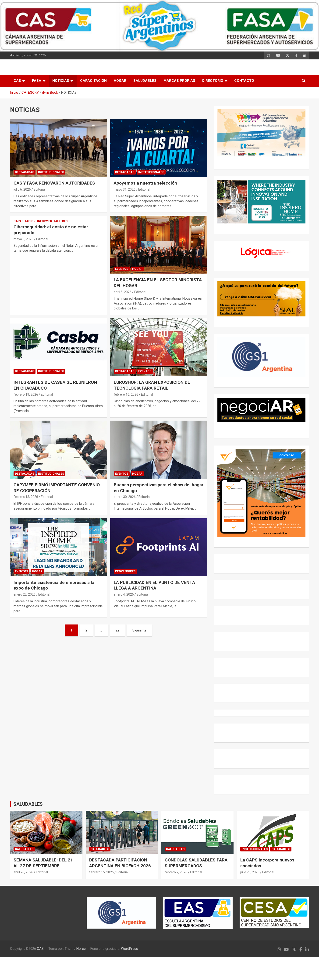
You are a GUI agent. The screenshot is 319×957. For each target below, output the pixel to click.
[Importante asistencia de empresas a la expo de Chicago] (58, 547)
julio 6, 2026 (22, 189)
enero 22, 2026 (24, 594)
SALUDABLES (144, 81)
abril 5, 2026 (122, 292)
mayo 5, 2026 (23, 239)
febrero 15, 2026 (101, 872)
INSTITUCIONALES (51, 172)
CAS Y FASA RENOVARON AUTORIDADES (54, 183)
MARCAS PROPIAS (179, 81)
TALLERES (60, 221)
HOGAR (120, 81)
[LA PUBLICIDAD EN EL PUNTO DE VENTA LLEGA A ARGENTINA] (158, 547)
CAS (17, 81)
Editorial (40, 189)
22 (117, 630)
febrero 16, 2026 (126, 394)
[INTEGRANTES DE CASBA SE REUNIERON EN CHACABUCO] (58, 347)
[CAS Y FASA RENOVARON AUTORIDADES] (58, 148)
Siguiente (139, 630)
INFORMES (44, 221)
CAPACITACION (93, 81)
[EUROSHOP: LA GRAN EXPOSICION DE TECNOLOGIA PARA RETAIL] (158, 347)
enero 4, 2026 (124, 594)
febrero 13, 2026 (26, 497)
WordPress (129, 949)
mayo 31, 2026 (124, 189)
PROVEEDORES (125, 571)
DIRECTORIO (212, 81)
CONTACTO (244, 81)
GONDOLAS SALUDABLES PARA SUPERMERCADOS (196, 862)
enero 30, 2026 (125, 497)
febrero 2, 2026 (176, 872)
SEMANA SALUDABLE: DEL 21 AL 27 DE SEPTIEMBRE (43, 862)
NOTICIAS (60, 81)
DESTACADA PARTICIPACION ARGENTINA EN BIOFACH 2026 (120, 862)
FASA (36, 81)
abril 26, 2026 (23, 872)
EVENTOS (121, 269)
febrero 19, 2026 (26, 394)
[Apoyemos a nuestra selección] (158, 148)
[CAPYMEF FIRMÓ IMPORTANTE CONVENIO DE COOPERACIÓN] (58, 449)
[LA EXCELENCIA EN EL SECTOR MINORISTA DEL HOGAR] (158, 245)
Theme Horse (75, 949)
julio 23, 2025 (249, 872)
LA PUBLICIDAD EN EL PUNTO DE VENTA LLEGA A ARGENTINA (154, 585)
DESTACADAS (24, 172)
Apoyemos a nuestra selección (145, 183)
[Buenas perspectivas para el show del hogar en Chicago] (158, 449)
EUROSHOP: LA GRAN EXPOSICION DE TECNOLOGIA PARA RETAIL (152, 385)
